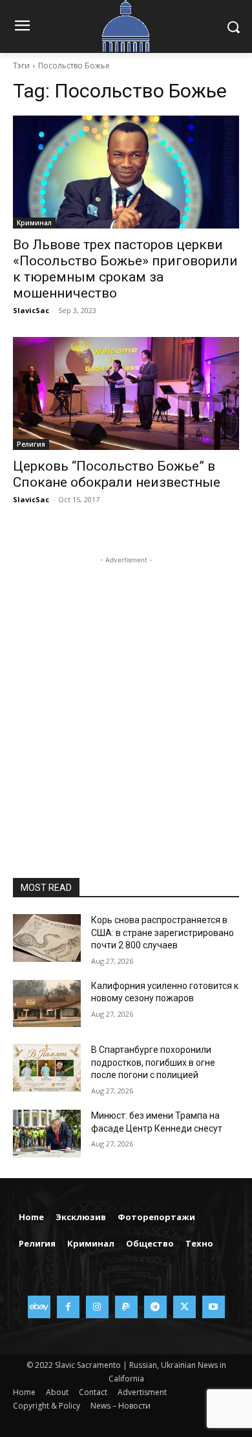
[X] (184, 1307)
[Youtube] (213, 1307)
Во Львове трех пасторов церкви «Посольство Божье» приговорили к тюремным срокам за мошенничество (125, 269)
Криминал (34, 222)
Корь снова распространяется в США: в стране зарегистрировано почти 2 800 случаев (162, 932)
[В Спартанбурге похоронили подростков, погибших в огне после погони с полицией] (47, 1068)
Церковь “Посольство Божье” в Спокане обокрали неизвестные (116, 474)
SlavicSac (31, 310)
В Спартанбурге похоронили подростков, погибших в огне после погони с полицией (153, 1062)
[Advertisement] (126, 693)
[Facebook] (68, 1307)
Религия (31, 444)
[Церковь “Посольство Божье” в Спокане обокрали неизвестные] (126, 393)
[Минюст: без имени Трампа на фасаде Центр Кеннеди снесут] (47, 1133)
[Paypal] (126, 1307)
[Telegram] (155, 1307)
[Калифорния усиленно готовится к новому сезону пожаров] (47, 1004)
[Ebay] (39, 1307)
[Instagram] (97, 1307)
